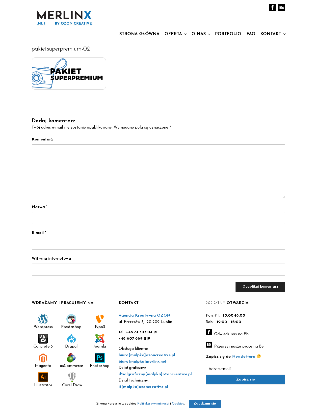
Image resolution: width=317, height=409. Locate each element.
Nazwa (39, 207)
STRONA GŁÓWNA (139, 34)
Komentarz (42, 139)
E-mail (39, 233)
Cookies (178, 404)
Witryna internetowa (51, 259)
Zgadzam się (205, 404)
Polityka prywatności (153, 404)
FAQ (250, 34)
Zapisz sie (245, 380)
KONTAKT (270, 34)
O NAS (198, 34)
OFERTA (173, 34)
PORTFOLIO (228, 34)
